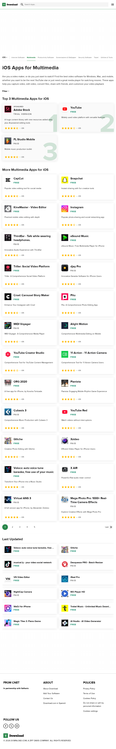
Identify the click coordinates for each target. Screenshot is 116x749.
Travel (96, 57)
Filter (4, 91)
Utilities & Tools (107, 57)
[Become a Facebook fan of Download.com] (5, 726)
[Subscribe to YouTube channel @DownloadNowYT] (17, 726)
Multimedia (31, 57)
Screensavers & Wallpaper (66, 57)
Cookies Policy (89, 698)
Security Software (85, 57)
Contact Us (48, 698)
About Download (50, 688)
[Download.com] (10, 4)
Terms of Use (89, 693)
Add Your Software (51, 693)
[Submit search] (22, 4)
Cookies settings (90, 711)
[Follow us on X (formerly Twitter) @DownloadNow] (11, 726)
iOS (4, 57)
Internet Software (18, 57)
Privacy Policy (89, 688)
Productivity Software (46, 57)
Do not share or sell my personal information (93, 704)
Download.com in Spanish (54, 703)
